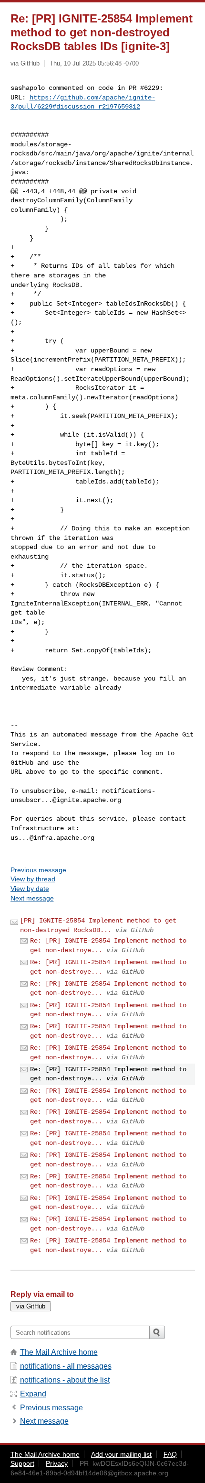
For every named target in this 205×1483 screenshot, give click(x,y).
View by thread (32, 879)
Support (22, 1463)
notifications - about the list (65, 1380)
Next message (32, 898)
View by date (29, 888)
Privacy (57, 1463)
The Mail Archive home (59, 1352)
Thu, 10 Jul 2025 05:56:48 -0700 (94, 63)
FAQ (170, 1454)
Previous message (38, 870)
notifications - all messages (66, 1366)
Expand (33, 1394)
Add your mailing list (121, 1454)
